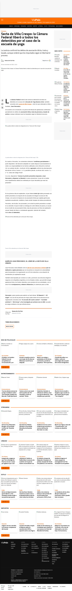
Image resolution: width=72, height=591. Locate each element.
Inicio (11, 26)
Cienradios (55, 586)
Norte (35, 26)
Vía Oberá (44, 550)
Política (54, 550)
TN (28, 586)
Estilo (53, 561)
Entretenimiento (56, 557)
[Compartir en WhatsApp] (2, 104)
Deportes (54, 559)
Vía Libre (64, 550)
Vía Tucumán (35, 546)
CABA (12, 548)
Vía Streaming (65, 546)
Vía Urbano (65, 544)
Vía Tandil (23, 548)
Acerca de (13, 576)
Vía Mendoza (35, 552)
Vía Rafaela (45, 554)
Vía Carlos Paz (25, 544)
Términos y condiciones (17, 570)
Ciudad (49, 586)
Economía (54, 552)
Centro (29, 26)
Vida (53, 563)
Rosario (23, 26)
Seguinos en (46, 60)
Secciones (59, 26)
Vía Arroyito (24, 546)
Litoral (40, 26)
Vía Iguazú (44, 548)
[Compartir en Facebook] (2, 100)
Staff (12, 577)
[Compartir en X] (2, 107)
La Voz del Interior (41, 588)
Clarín (24, 586)
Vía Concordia (45, 558)
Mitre (39, 586)
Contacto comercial (16, 574)
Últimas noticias (56, 548)
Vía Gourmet (65, 548)
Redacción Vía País (9, 60)
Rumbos (64, 552)
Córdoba (17, 26)
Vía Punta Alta (24, 553)
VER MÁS (4, 367)
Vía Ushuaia (55, 544)
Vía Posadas (45, 544)
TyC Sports (62, 586)
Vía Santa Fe (45, 552)
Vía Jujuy (34, 544)
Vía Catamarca (35, 548)
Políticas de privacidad (17, 572)
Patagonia (51, 26)
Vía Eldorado (45, 546)
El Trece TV (33, 586)
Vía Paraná (44, 556)
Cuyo (45, 26)
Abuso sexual (9, 326)
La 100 (44, 586)
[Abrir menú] (9, 20)
